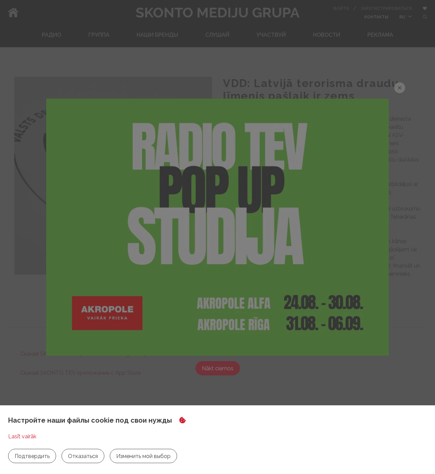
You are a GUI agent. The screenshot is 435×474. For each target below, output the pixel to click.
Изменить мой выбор (143, 456)
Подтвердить (32, 456)
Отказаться (83, 456)
